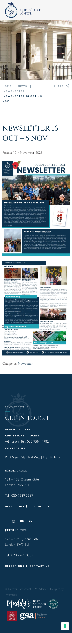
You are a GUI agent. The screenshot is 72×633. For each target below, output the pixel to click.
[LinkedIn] (30, 521)
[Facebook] (6, 521)
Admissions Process (22, 435)
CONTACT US (15, 448)
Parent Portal (18, 429)
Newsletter (25, 363)
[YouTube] (22, 521)
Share (58, 86)
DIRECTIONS (14, 506)
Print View (12, 457)
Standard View (30, 457)
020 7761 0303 (22, 554)
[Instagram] (13, 521)
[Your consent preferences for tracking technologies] (65, 626)
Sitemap (43, 589)
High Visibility (51, 457)
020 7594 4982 (38, 441)
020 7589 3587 (22, 495)
